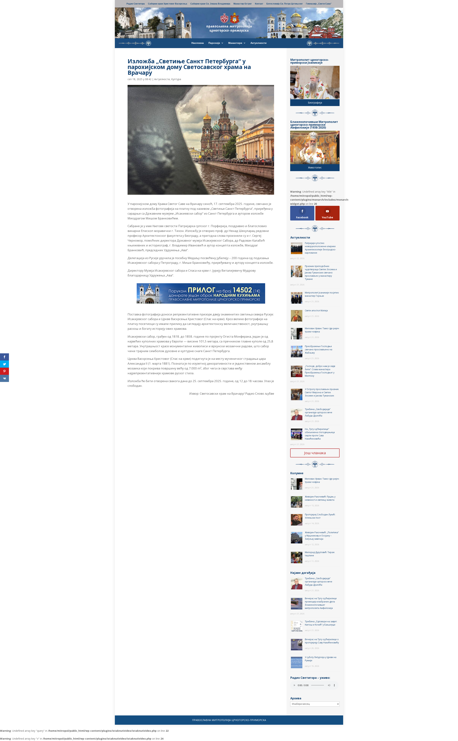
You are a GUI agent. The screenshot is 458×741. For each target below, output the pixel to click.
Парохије (214, 43)
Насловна (197, 43)
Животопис (315, 167)
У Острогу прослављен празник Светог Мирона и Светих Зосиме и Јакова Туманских (322, 392)
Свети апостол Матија (316, 310)
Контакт (259, 4)
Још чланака (315, 452)
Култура (176, 79)
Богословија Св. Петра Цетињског (284, 4)
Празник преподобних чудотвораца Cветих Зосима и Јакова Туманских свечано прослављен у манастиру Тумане (321, 273)
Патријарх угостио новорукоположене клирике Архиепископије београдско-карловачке (320, 248)
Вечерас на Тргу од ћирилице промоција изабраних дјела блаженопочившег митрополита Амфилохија (321, 603)
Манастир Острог (242, 4)
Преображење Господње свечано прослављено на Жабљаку (318, 349)
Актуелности (258, 43)
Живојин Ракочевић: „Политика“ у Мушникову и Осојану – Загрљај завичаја (322, 535)
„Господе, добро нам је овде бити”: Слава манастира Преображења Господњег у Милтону (320, 371)
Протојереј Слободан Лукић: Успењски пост (320, 516)
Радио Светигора (135, 4)
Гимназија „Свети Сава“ (319, 4)
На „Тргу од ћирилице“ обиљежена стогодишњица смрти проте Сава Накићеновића (320, 434)
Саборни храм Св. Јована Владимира (210, 4)
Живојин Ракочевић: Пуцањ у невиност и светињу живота (320, 498)
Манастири (235, 43)
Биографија (315, 102)
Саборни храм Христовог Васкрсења (167, 4)
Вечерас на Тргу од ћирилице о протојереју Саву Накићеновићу (322, 641)
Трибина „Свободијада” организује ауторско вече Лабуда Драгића (318, 412)
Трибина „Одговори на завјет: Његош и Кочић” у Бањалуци (321, 623)
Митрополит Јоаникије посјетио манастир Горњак (322, 294)
